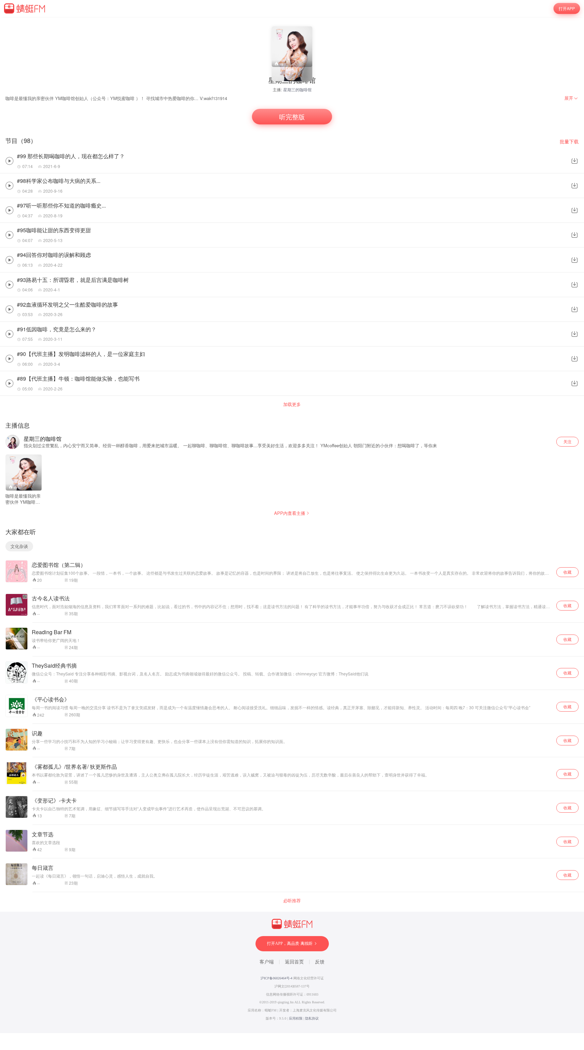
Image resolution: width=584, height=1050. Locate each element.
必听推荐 (292, 901)
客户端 (267, 961)
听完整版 (292, 116)
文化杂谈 (19, 546)
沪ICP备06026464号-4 (276, 978)
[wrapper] (292, 525)
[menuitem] (571, 98)
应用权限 (295, 1018)
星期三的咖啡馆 (297, 89)
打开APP (567, 8)
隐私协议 (312, 1018)
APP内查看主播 (289, 513)
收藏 (567, 572)
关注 (567, 441)
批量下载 (569, 141)
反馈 (319, 961)
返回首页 (294, 961)
